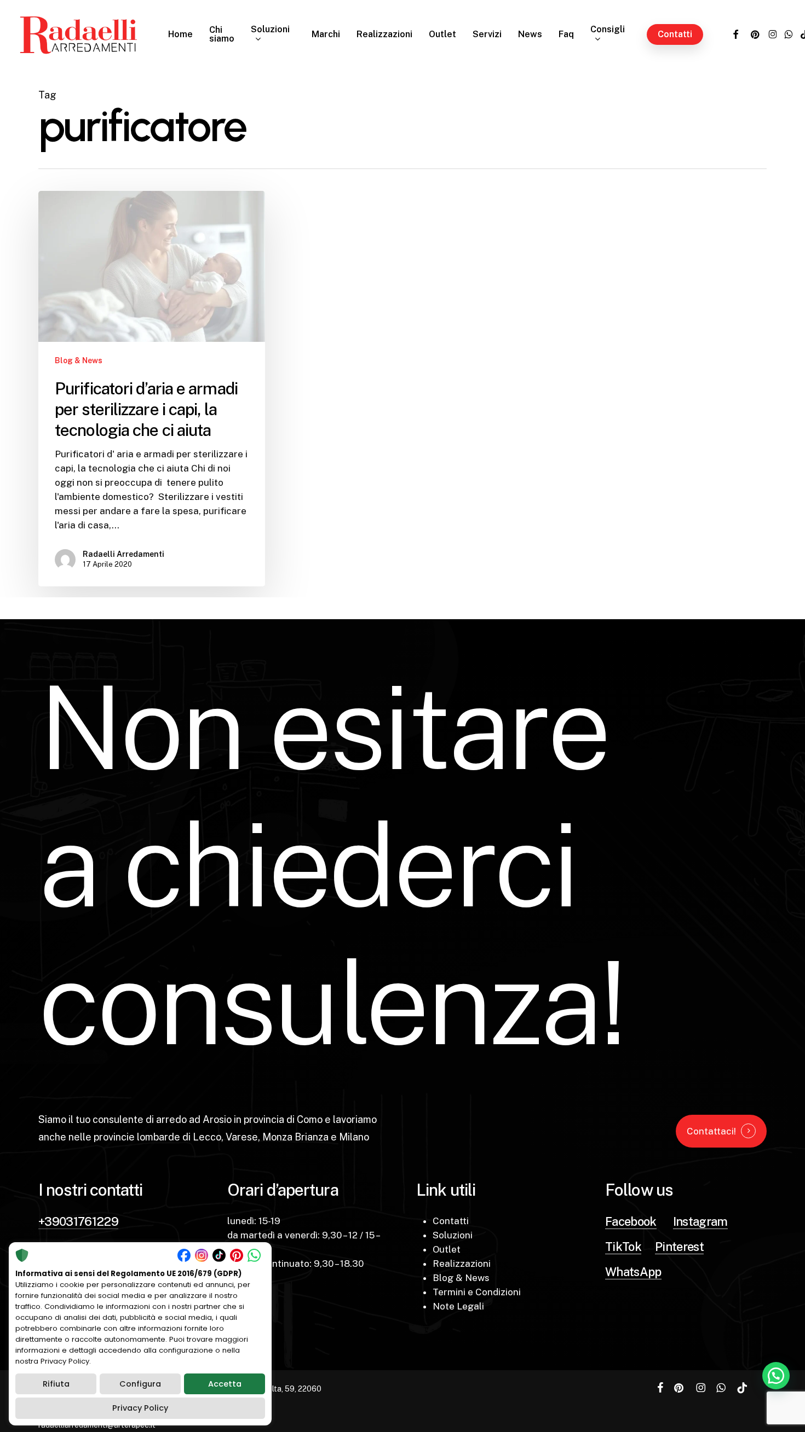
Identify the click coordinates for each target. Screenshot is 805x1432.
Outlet (447, 1249)
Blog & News (78, 360)
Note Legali (458, 1306)
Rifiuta (56, 1383)
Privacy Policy (140, 1407)
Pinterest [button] (679, 1246)
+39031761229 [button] (78, 1221)
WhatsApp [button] (633, 1272)
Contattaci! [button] (711, 1131)
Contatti (451, 1220)
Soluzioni (453, 1235)
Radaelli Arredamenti (123, 554)
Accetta (225, 1383)
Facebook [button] (631, 1221)
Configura (140, 1383)
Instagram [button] (700, 1221)
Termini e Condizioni (477, 1292)
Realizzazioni (462, 1263)
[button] (776, 1375)
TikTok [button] (623, 1246)
